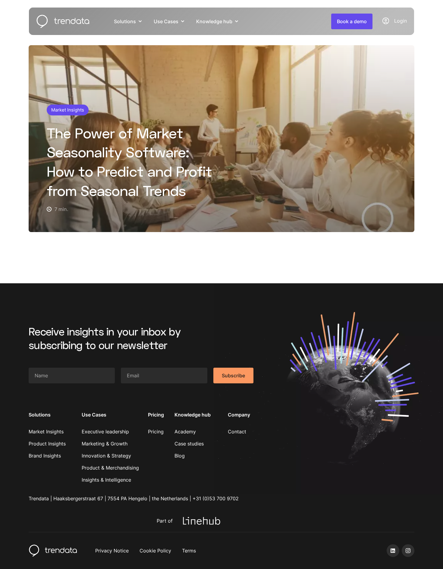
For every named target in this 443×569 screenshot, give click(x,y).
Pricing (156, 432)
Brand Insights (45, 456)
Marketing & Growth (104, 444)
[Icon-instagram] (408, 550)
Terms (189, 551)
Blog (179, 456)
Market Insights (46, 432)
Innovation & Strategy (106, 456)
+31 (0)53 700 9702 (216, 498)
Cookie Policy (155, 551)
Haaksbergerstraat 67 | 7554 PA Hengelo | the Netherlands (120, 498)
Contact (237, 432)
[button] (351, 21)
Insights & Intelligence (106, 480)
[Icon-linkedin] (393, 550)
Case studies (189, 444)
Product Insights (47, 444)
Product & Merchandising (110, 468)
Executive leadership (105, 432)
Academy (185, 432)
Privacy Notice (112, 551)
